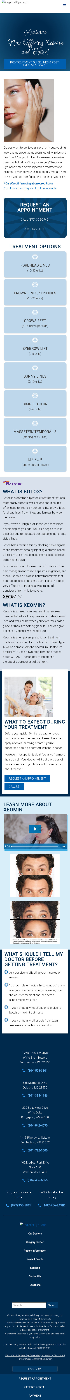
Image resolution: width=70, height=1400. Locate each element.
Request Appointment (35, 1378)
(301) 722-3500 (38, 1150)
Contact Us (35, 1276)
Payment (35, 1395)
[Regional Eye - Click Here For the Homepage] (35, 1225)
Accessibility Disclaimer (52, 1355)
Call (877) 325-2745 (34, 219)
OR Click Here (34, 229)
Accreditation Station (42, 1359)
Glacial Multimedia (40, 1319)
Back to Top (35, 1369)
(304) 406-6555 (38, 1180)
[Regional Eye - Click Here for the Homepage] (22, 2)
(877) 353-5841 (21, 1205)
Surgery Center (35, 1242)
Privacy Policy (24, 1359)
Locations (35, 1284)
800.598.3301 (44, 1348)
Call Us (14, 786)
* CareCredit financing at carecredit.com (28, 183)
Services (35, 1267)
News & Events (35, 1259)
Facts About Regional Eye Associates (22, 1355)
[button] (64, 5)
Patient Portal (35, 1387)
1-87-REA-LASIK (54, 1205)
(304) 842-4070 (38, 1125)
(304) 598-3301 (38, 1070)
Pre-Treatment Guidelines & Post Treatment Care (34, 64)
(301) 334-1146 (38, 1095)
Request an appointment (27, 778)
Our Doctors (35, 1233)
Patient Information (35, 1250)
